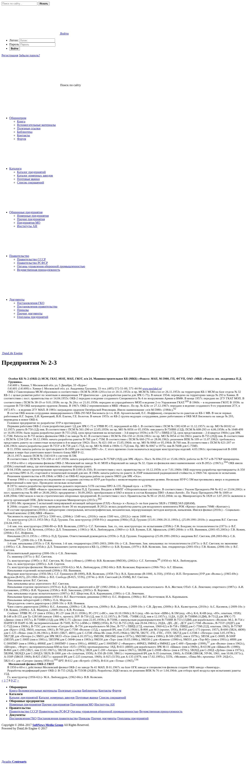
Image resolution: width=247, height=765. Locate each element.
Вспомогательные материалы (36, 125)
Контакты (23, 135)
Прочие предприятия (31, 219)
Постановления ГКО (30, 303)
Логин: (14, 40)
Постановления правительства (37, 306)
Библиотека (24, 131)
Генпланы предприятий (32, 317)
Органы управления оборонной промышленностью (51, 266)
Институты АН (27, 226)
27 (14, 680)
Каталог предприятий (31, 172)
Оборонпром (17, 118)
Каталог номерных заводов (35, 175)
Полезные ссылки (29, 128)
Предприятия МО (28, 222)
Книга (21, 121)
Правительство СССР (31, 259)
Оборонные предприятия (25, 212)
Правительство (19, 256)
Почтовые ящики (28, 179)
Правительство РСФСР (32, 262)
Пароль (14, 44)
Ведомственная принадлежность (38, 269)
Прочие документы (29, 313)
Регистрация (10, 55)
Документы (17, 299)
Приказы (23, 310)
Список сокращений (30, 182)
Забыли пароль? (29, 55)
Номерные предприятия (33, 215)
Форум (21, 138)
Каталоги (15, 168)
